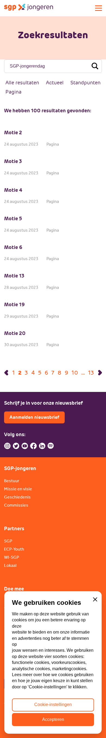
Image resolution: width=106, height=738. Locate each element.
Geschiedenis (17, 497)
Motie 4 (13, 190)
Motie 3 (13, 161)
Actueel (55, 82)
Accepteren (53, 719)
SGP (8, 541)
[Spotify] (51, 446)
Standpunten (85, 82)
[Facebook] (33, 446)
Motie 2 (13, 132)
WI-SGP (11, 557)
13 (91, 372)
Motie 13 (14, 276)
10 (74, 372)
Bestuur (11, 480)
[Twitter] (16, 446)
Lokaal (10, 565)
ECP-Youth (14, 549)
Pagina (13, 92)
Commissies (16, 505)
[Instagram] (7, 446)
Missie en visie (18, 488)
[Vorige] (6, 372)
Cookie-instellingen (53, 704)
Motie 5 (13, 218)
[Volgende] (100, 372)
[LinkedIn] (42, 446)
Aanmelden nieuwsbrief (34, 417)
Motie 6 (13, 247)
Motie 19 (14, 304)
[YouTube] (24, 446)
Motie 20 (15, 333)
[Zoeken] (95, 66)
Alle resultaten (22, 82)
